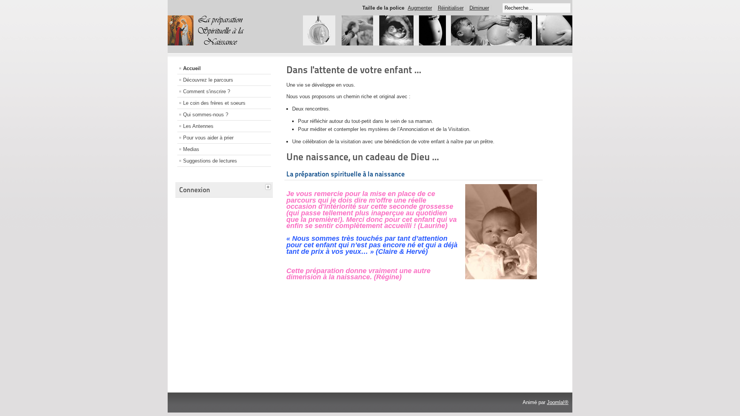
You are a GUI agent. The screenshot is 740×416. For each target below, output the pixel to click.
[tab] (269, 186)
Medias (191, 149)
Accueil (192, 68)
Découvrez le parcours (208, 80)
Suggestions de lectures (210, 161)
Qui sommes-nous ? (205, 114)
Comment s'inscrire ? (206, 91)
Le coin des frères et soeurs (214, 103)
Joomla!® (557, 402)
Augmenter (420, 8)
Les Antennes (198, 126)
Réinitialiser (451, 8)
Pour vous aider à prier (208, 138)
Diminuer (479, 8)
